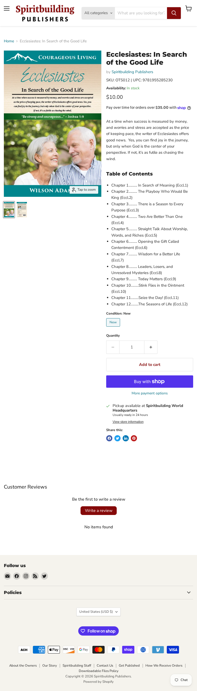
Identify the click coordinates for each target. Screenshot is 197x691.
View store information (128, 422)
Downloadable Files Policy (99, 671)
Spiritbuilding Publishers (132, 71)
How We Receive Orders (163, 665)
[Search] (174, 13)
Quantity (113, 336)
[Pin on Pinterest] (134, 438)
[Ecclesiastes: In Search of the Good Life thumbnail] (9, 209)
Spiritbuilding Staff (77, 665)
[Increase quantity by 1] (150, 347)
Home (9, 41)
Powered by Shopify (98, 681)
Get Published (129, 665)
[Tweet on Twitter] (117, 438)
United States (96, 611)
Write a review (98, 510)
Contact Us (105, 665)
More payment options (150, 393)
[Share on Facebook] (109, 438)
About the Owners (23, 665)
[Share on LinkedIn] (126, 438)
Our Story (49, 665)
